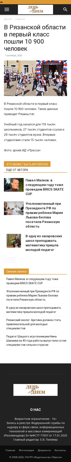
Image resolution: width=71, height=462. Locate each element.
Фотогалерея (26, 450)
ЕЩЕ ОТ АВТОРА (17, 169)
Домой (8, 19)
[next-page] (12, 259)
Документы (44, 450)
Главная (20, 19)
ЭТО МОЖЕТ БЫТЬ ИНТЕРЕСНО (27, 164)
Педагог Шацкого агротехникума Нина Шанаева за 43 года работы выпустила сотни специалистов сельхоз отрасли (36, 340)
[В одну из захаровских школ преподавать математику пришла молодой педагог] (14, 241)
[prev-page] (6, 259)
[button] (6, 9)
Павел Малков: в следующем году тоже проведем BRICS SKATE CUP (32, 281)
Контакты (60, 450)
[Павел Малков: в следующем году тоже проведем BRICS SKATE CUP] (14, 185)
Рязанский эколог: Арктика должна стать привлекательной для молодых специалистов (33, 324)
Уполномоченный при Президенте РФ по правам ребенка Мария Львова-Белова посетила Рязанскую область (32, 295)
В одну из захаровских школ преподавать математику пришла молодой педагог (33, 309)
